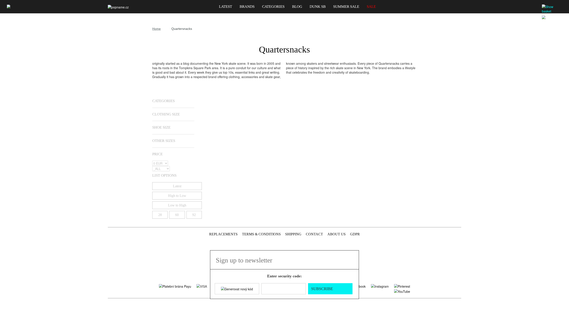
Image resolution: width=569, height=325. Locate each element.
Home (156, 28)
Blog (297, 6)
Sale (371, 6)
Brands (247, 6)
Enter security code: (284, 276)
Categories (273, 6)
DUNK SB (318, 6)
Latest (225, 6)
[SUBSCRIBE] (353, 259)
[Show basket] (552, 9)
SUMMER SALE (346, 6)
